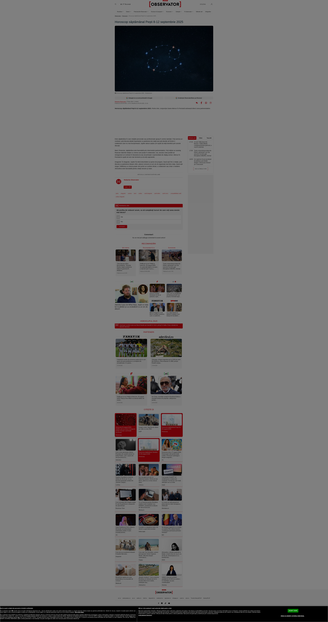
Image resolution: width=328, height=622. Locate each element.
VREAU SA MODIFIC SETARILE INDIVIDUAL (292, 616)
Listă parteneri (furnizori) (145, 615)
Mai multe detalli (79, 612)
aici (19, 617)
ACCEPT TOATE (293, 610)
